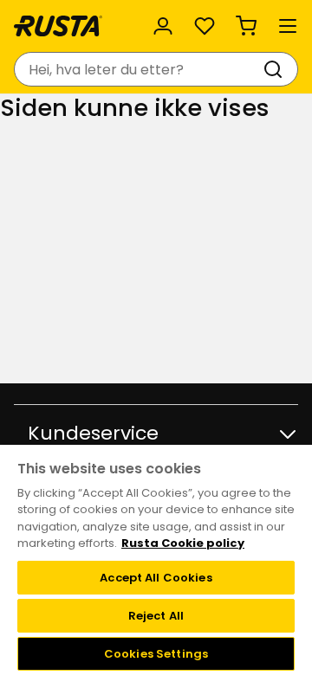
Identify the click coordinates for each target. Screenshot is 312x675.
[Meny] (288, 26)
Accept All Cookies (155, 577)
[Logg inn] (163, 26)
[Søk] (276, 69)
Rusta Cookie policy (182, 543)
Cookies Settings (156, 654)
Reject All (156, 616)
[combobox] (139, 69)
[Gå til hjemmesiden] (58, 26)
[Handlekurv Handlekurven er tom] (246, 26)
